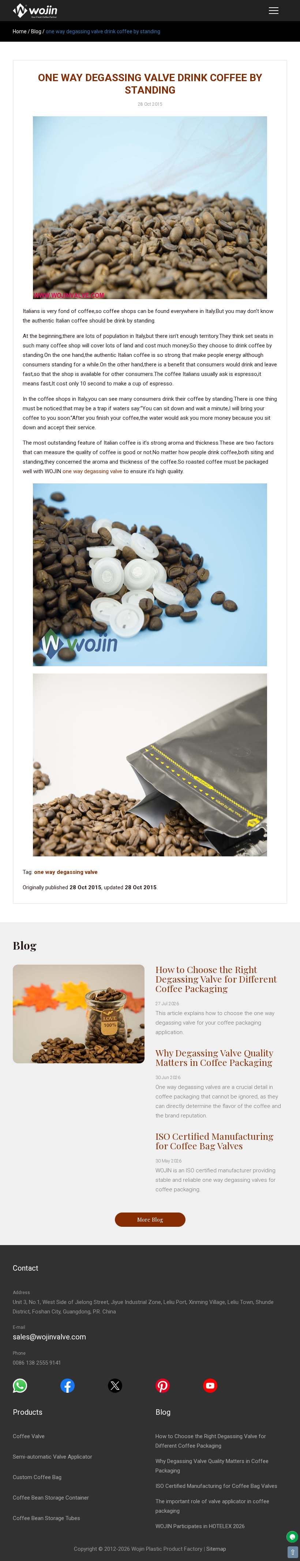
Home (20, 31)
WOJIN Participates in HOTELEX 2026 (200, 1526)
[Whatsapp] (20, 1385)
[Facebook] (67, 1385)
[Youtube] (210, 1385)
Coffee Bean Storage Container (51, 1497)
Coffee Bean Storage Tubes (46, 1518)
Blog (36, 31)
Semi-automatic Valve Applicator (52, 1456)
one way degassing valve (92, 471)
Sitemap (216, 1549)
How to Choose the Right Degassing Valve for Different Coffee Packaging (216, 978)
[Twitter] (115, 1385)
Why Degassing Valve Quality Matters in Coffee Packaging (214, 1057)
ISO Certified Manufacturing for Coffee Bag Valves (214, 1140)
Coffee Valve (29, 1436)
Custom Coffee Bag (37, 1477)
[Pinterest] (162, 1385)
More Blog (150, 1219)
